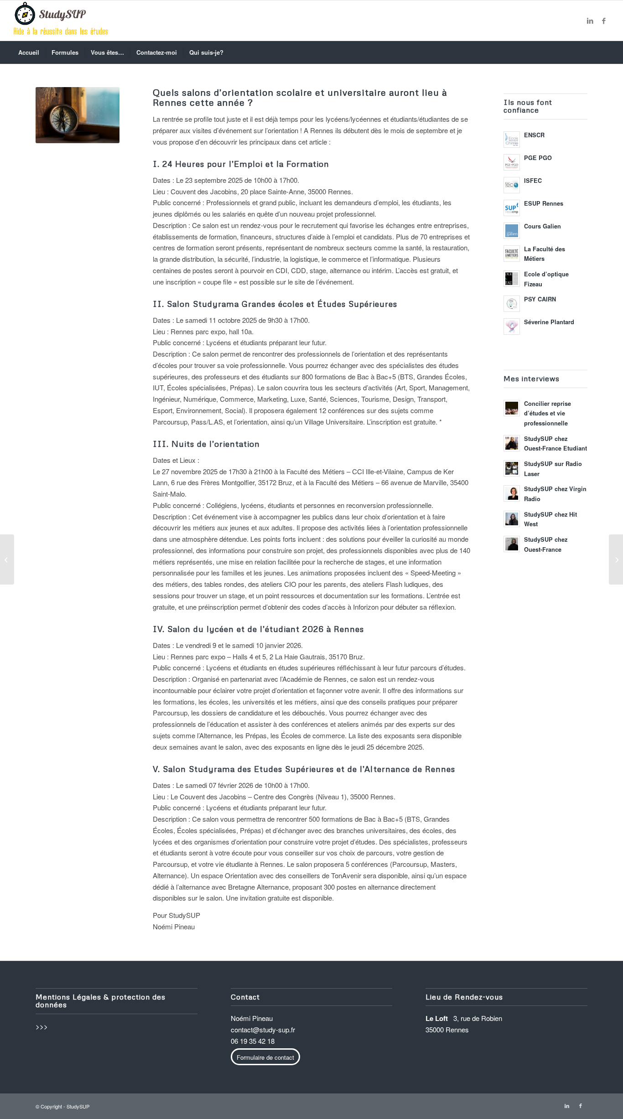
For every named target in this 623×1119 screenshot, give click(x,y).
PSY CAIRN (540, 299)
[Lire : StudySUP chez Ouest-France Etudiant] (512, 443)
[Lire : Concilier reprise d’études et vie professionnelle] (512, 408)
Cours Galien (542, 226)
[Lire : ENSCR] (512, 139)
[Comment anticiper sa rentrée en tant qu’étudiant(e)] (7, 559)
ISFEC (533, 180)
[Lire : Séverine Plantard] (512, 326)
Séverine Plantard (549, 322)
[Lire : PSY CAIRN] (512, 303)
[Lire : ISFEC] (512, 185)
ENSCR (534, 135)
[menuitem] (28, 52)
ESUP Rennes (543, 203)
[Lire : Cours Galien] (512, 231)
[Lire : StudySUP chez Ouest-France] (512, 544)
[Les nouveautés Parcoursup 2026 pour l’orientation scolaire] (616, 559)
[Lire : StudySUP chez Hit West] (512, 519)
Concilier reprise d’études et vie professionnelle (547, 413)
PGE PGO (538, 158)
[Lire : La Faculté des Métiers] (512, 253)
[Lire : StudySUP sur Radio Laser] (512, 468)
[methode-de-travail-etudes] (60, 20)
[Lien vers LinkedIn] (590, 20)
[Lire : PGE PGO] (512, 162)
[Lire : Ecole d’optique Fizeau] (512, 278)
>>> (42, 1026)
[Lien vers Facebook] (604, 20)
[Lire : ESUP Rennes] (512, 208)
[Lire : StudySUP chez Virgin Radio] (512, 493)
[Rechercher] (604, 52)
